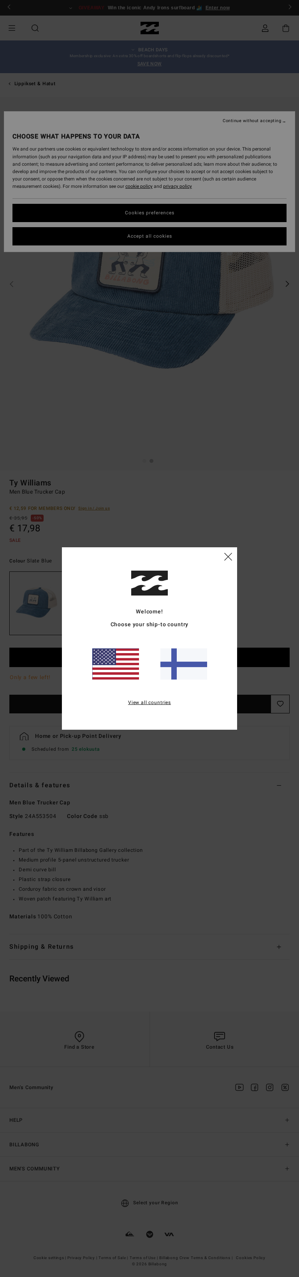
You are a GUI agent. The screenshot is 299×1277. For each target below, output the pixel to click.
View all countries (149, 702)
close (228, 556)
